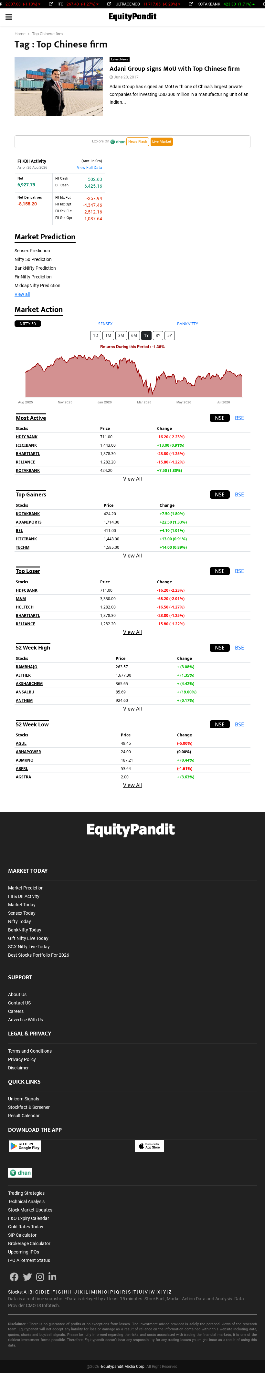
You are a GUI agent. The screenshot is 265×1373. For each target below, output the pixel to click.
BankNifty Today (24, 929)
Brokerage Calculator (29, 1243)
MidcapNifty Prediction (37, 285)
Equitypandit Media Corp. (123, 1366)
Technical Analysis (26, 1201)
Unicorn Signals (23, 1098)
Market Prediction (26, 887)
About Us (17, 994)
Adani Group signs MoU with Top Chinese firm (175, 68)
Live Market (161, 142)
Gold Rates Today (25, 1226)
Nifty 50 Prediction (33, 259)
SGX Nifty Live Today (29, 946)
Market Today (22, 904)
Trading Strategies (26, 1193)
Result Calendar (24, 1115)
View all (22, 294)
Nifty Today (19, 921)
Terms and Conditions (30, 1051)
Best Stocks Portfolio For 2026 (38, 955)
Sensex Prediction (32, 250)
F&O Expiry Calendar (28, 1218)
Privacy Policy (22, 1059)
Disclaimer (18, 1067)
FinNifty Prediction (33, 276)
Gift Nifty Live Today (28, 938)
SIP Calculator (22, 1235)
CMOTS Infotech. (43, 1305)
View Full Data (89, 167)
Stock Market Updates (30, 1209)
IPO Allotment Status (29, 1260)
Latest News (119, 59)
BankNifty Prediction (35, 268)
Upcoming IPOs (23, 1251)
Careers (16, 1011)
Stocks (15, 1292)
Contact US (19, 1002)
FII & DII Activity (23, 896)
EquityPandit (132, 17)
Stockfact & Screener (29, 1107)
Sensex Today (22, 913)
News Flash (137, 142)
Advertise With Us (25, 1019)
